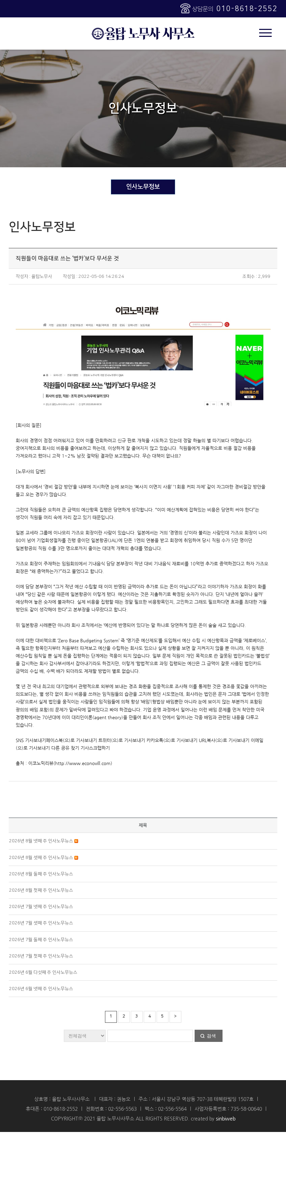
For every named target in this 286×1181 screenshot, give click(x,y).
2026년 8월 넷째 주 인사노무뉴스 (41, 840)
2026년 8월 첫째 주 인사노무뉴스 (41, 890)
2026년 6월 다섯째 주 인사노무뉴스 (43, 972)
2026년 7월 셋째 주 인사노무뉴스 (41, 923)
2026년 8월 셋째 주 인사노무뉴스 (41, 857)
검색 (211, 1035)
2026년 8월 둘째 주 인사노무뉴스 (41, 873)
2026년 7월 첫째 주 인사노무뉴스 (41, 956)
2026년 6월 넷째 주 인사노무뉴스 (41, 988)
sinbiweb (225, 1118)
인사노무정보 (143, 186)
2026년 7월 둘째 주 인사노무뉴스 (41, 939)
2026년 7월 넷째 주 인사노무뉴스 (41, 906)
